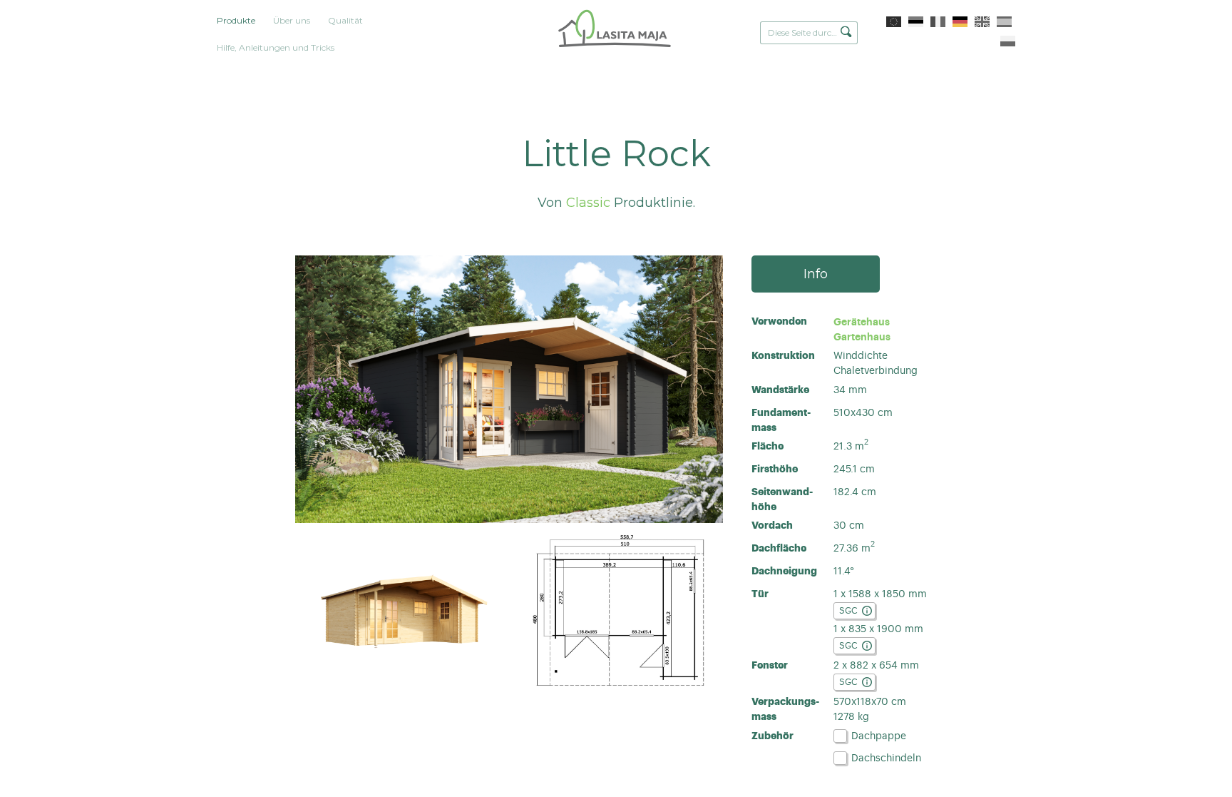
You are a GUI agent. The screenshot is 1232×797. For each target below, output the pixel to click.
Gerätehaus (861, 322)
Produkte (236, 20)
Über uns (291, 20)
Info (816, 274)
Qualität (345, 20)
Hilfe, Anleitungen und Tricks (275, 47)
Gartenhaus (861, 337)
